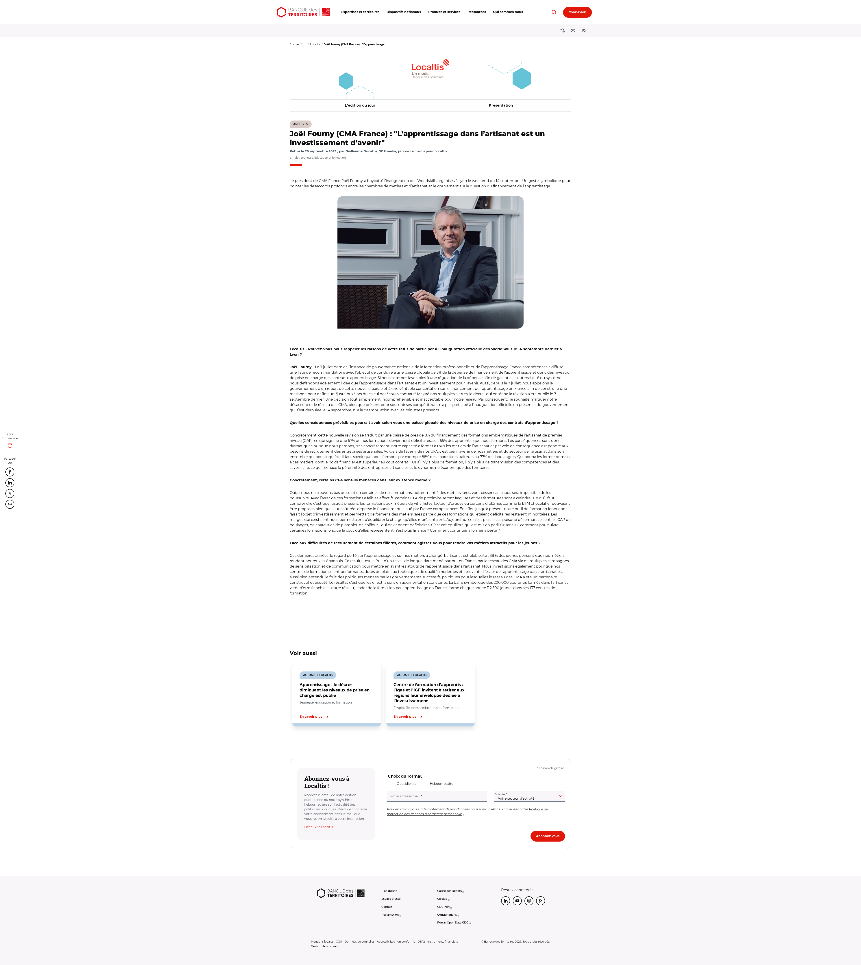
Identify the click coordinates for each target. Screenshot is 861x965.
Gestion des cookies (324, 946)
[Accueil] (303, 12)
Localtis (315, 44)
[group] (430, 262)
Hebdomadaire (441, 784)
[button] (360, 12)
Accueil (295, 44)
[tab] (305, 742)
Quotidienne (406, 784)
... (305, 44)
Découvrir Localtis (318, 827)
